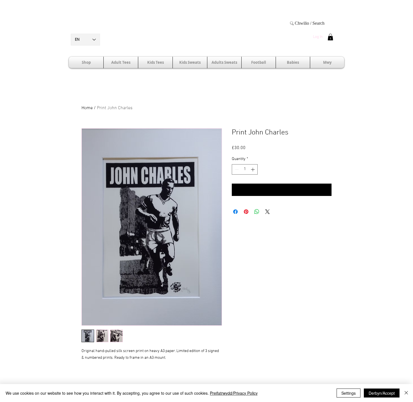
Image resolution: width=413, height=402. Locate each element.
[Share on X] (267, 211)
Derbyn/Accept (382, 393)
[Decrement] (236, 169)
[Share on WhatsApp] (256, 211)
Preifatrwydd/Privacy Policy (234, 393)
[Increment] (253, 169)
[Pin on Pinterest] (246, 211)
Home (87, 108)
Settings (348, 393)
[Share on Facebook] (235, 211)
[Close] (406, 393)
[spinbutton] (245, 169)
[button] (330, 37)
